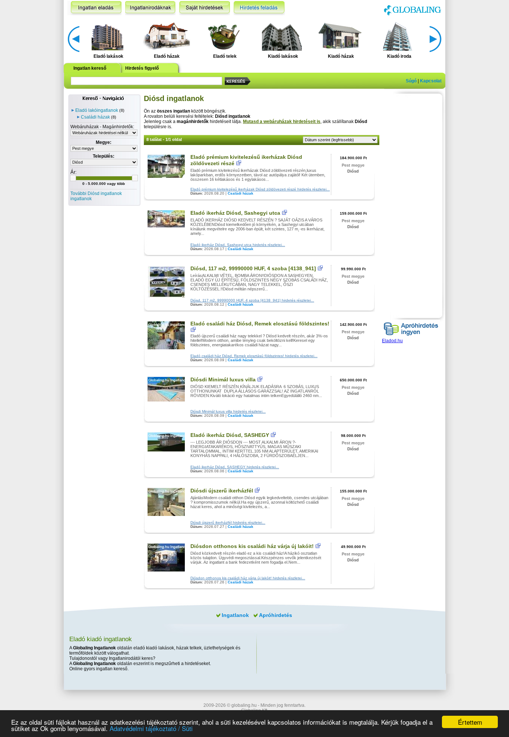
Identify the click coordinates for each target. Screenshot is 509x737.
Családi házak (95, 117)
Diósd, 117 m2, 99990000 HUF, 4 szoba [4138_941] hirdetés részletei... (252, 300)
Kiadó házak (341, 56)
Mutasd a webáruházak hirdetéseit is (281, 121)
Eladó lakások (108, 56)
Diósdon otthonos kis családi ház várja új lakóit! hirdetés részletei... (247, 578)
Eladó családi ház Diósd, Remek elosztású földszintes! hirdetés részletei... (253, 356)
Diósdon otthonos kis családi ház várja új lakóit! (252, 546)
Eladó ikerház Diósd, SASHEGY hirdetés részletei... (234, 467)
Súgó (411, 81)
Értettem (470, 722)
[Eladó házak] (165, 36)
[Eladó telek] (224, 36)
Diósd (353, 171)
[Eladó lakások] (107, 36)
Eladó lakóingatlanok (96, 110)
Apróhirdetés (275, 615)
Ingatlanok (235, 615)
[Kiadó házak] (340, 36)
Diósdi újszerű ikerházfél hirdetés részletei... (227, 522)
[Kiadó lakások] (282, 36)
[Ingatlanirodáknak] (150, 8)
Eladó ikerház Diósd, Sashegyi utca (235, 213)
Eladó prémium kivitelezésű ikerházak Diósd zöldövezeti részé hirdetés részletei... (260, 189)
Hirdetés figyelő (142, 68)
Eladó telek (225, 56)
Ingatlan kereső (89, 68)
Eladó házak (167, 56)
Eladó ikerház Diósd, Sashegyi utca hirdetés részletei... (237, 245)
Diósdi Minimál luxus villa (223, 379)
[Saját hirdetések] (204, 8)
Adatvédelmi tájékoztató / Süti (151, 728)
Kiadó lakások (283, 56)
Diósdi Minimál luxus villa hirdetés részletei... (228, 411)
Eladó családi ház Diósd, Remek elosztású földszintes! (259, 324)
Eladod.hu (392, 340)
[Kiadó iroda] (398, 36)
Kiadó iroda (399, 56)
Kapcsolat (431, 81)
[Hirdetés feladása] (259, 8)
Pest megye (353, 165)
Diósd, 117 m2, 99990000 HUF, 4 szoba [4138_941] (253, 268)
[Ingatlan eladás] (94, 8)
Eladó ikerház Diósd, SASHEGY (229, 435)
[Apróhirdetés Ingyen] (411, 336)
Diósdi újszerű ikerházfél (221, 491)
